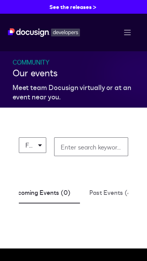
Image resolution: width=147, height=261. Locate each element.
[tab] (40, 192)
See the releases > (72, 7)
